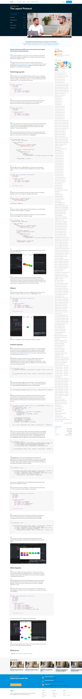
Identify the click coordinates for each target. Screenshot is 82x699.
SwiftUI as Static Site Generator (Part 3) (62, 125)
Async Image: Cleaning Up (59, 280)
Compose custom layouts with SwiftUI (24, 653)
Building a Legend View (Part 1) (60, 213)
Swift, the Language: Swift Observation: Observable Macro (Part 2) (67, 242)
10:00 (11, 394)
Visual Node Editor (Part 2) (60, 117)
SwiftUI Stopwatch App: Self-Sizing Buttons (63, 386)
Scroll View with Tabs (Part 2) (60, 269)
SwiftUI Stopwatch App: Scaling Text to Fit (63, 378)
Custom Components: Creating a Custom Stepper (64, 288)
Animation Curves (58, 397)
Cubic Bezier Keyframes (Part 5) (61, 229)
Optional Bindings (58, 150)
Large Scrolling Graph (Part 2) (60, 332)
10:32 (11, 430)
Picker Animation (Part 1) (59, 199)
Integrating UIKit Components (60, 413)
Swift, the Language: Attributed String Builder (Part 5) (65, 261)
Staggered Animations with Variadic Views (63, 277)
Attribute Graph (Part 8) (59, 155)
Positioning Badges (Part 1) (60, 204)
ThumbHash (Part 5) (58, 98)
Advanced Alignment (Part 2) (60, 326)
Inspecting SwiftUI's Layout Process (61, 297)
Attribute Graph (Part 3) (59, 163)
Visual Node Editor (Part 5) (60, 112)
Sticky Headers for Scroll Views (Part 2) (62, 272)
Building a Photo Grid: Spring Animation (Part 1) (64, 307)
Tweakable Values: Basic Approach (61, 221)
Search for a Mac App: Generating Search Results (64, 300)
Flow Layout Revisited (59, 346)
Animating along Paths (59, 406)
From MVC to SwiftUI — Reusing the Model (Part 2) (64, 373)
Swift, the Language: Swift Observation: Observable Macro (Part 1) (67, 243)
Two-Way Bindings (58, 411)
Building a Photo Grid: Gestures (60, 305)
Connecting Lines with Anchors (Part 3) (62, 248)
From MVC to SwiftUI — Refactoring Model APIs (63, 368)
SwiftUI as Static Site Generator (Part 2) (62, 126)
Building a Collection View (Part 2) (61, 402)
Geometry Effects (58, 405)
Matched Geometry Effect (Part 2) (61, 337)
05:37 (11, 213)
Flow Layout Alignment (59, 258)
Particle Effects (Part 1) (59, 175)
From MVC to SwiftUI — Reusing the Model (63, 375)
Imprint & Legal (66, 695)
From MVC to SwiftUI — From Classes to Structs (64, 365)
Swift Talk (12, 6)
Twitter (54, 695)
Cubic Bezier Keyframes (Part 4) (61, 231)
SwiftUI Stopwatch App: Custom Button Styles (63, 387)
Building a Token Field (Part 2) (60, 134)
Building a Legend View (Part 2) (60, 212)
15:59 (11, 537)
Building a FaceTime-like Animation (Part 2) (63, 137)
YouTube (54, 696)
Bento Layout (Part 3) (59, 185)
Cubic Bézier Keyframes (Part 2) (61, 234)
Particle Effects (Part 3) (59, 172)
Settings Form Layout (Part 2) (60, 93)
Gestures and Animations (59, 343)
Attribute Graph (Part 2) (59, 164)
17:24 (11, 587)
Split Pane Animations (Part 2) (16, 669)
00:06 (11, 54)
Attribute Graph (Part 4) (59, 161)
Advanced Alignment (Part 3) (60, 324)
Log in (63, 1)
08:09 (11, 347)
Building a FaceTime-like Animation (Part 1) (63, 139)
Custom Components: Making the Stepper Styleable (64, 291)
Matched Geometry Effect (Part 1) (61, 340)
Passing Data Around (59, 416)
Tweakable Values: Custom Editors (61, 218)
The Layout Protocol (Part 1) (60, 82)
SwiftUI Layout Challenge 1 (60, 351)
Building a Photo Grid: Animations (61, 310)
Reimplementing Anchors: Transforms (62, 253)
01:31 (11, 74)
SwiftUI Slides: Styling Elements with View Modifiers (64, 359)
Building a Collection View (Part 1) (61, 403)
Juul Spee (70, 433)
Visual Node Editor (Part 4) (60, 114)
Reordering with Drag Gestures (60, 400)
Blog (53, 692)
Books (43, 693)
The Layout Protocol (58, 313)
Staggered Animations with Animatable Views (63, 275)
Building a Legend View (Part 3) (60, 210)
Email (64, 693)
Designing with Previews (59, 354)
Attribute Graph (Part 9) (59, 153)
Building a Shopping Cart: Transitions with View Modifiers (65, 394)
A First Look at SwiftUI (59, 421)
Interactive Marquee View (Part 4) (61, 223)
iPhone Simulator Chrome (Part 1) (61, 286)
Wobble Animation (58, 201)
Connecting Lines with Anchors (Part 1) (62, 251)
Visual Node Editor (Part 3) (60, 115)
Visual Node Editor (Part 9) (60, 106)
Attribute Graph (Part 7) (59, 156)
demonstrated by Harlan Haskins (24, 64)
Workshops (44, 695)
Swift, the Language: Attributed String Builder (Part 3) (65, 264)
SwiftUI (56, 70)
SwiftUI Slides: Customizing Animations (62, 357)
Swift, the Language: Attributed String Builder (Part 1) (65, 267)
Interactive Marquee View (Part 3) (61, 224)
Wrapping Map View (58, 376)
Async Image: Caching (59, 281)
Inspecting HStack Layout (59, 296)
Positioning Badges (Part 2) (60, 202)
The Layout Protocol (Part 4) (60, 77)
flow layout (25, 354)
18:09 (11, 642)
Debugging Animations (59, 196)
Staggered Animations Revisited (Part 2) (62, 142)
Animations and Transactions (60, 329)
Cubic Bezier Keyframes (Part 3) (61, 232)
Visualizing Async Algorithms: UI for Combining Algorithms (65, 315)
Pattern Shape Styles (59, 215)
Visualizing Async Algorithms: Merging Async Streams (65, 321)
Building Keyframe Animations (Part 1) (62, 240)
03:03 (11, 130)
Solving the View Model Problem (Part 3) (62, 88)
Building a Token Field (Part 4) (60, 131)
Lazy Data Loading (58, 414)
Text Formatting (58, 147)
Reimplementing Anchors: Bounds (61, 256)
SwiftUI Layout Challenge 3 (60, 348)
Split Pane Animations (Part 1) (60, 74)
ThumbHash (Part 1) (58, 104)
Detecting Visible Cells (59, 194)
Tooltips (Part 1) (58, 193)
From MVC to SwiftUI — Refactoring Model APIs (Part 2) (65, 367)
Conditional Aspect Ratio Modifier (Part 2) (62, 207)
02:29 (11, 99)
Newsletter (55, 693)
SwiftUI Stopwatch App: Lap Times (61, 383)
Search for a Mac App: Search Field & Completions (64, 302)
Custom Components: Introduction (61, 294)
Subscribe (69, 1)
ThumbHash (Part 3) (58, 101)
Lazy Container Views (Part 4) (60, 177)
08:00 (11, 338)
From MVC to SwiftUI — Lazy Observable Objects (64, 370)
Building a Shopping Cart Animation (61, 395)
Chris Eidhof (69, 430)
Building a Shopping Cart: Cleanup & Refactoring (64, 389)
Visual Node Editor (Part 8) (60, 107)
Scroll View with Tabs (59, 270)
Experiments (43, 668)
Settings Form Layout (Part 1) (60, 95)
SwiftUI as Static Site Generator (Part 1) (62, 128)
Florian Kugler (69, 431)
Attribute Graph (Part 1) (59, 166)
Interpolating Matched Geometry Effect (62, 85)
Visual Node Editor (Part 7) (60, 109)
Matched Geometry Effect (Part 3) (61, 335)
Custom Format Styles (59, 145)
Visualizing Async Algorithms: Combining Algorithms (64, 316)
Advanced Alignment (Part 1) (60, 327)
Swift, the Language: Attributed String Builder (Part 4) (65, 262)
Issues (43, 696)
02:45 (11, 122)
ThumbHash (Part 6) (58, 96)
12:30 (11, 456)
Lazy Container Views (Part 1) (60, 182)
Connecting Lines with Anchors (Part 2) (62, 250)
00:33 (11, 61)
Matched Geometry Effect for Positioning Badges (64, 87)
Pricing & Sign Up (16, 684)
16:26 (11, 570)
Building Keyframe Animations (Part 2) (62, 239)
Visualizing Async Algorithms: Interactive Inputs (64, 319)
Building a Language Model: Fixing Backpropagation (62, 670)
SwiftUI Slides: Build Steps (60, 364)
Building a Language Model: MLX (47, 670)
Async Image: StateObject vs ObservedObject (63, 283)
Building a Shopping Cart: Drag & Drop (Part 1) (63, 392)
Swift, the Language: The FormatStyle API (62, 76)
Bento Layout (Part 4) (59, 183)
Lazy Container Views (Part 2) (60, 180)
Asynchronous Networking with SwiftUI (62, 419)
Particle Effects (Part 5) (59, 169)
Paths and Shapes (58, 408)
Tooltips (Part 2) (58, 191)
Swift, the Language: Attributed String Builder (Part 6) (65, 259)
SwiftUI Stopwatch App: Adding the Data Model (63, 384)
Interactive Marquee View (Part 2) (61, 226)
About (64, 692)
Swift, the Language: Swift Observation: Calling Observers (65, 245)
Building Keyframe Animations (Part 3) (62, 237)
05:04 (11, 191)
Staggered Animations (59, 278)
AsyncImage (57, 338)
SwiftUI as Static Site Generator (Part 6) (62, 120)
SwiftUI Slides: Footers (59, 356)
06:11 (11, 249)
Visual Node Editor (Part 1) (60, 118)
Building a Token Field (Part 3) (60, 133)
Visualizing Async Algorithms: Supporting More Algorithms (66, 318)
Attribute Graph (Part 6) (59, 158)
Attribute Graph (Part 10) (59, 152)
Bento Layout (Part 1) (59, 188)
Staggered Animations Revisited (61, 144)
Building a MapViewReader (60, 345)
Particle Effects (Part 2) (59, 174)
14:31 (11, 486)
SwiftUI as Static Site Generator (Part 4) (62, 123)
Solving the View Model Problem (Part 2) (62, 90)
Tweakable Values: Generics (60, 220)
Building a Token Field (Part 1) (60, 136)
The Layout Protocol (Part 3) (60, 79)
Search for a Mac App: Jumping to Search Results (64, 299)
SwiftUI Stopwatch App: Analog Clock (62, 381)
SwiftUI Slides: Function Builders (61, 362)
